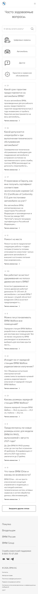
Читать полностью (11, 121)
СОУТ (3, 590)
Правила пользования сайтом (11, 582)
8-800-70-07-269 (10, 553)
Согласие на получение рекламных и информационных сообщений (19, 586)
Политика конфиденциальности (11, 578)
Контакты (5, 572)
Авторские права (7, 575)
